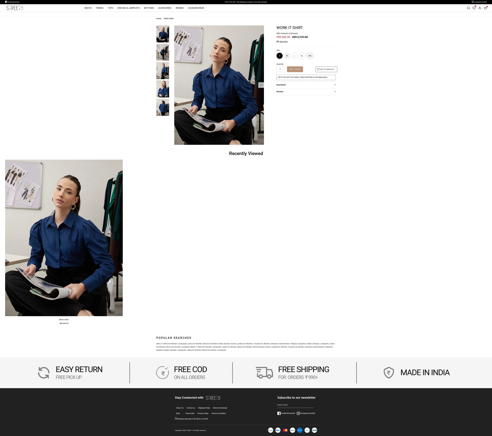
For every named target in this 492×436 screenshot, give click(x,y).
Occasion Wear (196, 8)
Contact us (190, 408)
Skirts (158, 344)
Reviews (279, 92)
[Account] (479, 8)
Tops (110, 8)
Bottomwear (284, 344)
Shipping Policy (204, 408)
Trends (100, 8)
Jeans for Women (195, 344)
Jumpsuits (182, 344)
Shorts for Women (210, 344)
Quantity (279, 64)
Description (281, 85)
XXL (310, 56)
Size (278, 50)
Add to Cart (295, 69)
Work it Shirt (169, 19)
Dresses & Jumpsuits (128, 8)
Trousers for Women (262, 344)
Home (158, 19)
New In (88, 8)
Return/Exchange (220, 408)
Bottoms (149, 8)
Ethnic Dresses (224, 344)
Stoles (309, 344)
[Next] (261, 85)
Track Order (189, 413)
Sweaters (274, 344)
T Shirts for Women (169, 344)
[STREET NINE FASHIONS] (14, 7)
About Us (179, 408)
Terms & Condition (218, 413)
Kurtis (233, 344)
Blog (178, 413)
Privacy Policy (202, 413)
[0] (474, 8)
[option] (219, 85)
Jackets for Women (245, 344)
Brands (180, 8)
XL (302, 56)
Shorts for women (173, 347)
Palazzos (294, 344)
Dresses (316, 344)
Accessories (164, 8)
